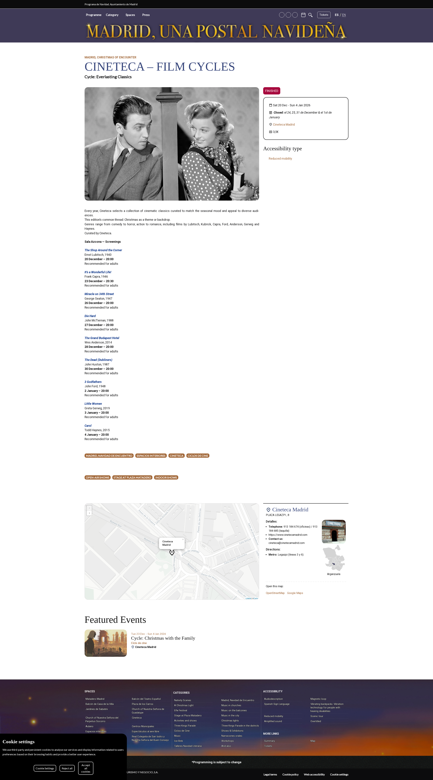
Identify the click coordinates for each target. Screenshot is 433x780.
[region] (63, 757)
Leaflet (248, 598)
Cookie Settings (45, 768)
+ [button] (89, 508)
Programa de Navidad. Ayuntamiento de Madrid (111, 4)
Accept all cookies (85, 768)
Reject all (67, 768)
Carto (256, 598)
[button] (114, 15)
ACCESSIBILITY (272, 691)
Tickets (324, 14)
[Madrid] (347, 4)
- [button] (89, 513)
